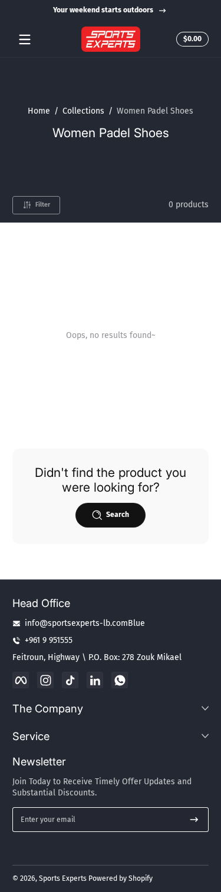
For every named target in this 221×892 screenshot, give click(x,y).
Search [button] (117, 514)
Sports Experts (63, 878)
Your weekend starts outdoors (103, 10)
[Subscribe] (194, 819)
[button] (190, 39)
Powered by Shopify (120, 878)
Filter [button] (42, 204)
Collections (83, 111)
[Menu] (24, 39)
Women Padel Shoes (155, 111)
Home (39, 111)
